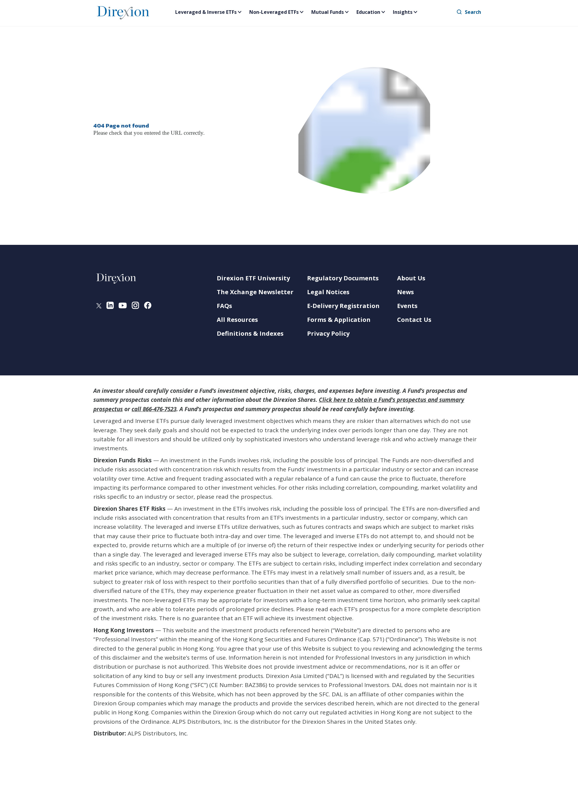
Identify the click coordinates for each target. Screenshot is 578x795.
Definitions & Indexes (250, 333)
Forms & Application (339, 320)
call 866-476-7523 (154, 409)
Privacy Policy (328, 333)
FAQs (224, 306)
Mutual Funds (327, 12)
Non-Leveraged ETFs (274, 12)
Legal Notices (328, 292)
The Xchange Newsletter (255, 292)
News (405, 292)
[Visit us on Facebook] (147, 306)
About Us (411, 278)
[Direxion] (123, 11)
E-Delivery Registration (343, 306)
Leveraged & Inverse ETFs (206, 12)
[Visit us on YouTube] (123, 306)
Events (407, 306)
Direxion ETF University (253, 278)
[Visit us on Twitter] (98, 306)
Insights (402, 12)
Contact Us (414, 320)
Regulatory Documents (343, 278)
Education (368, 12)
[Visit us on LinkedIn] (110, 306)
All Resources (237, 320)
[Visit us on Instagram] (135, 306)
